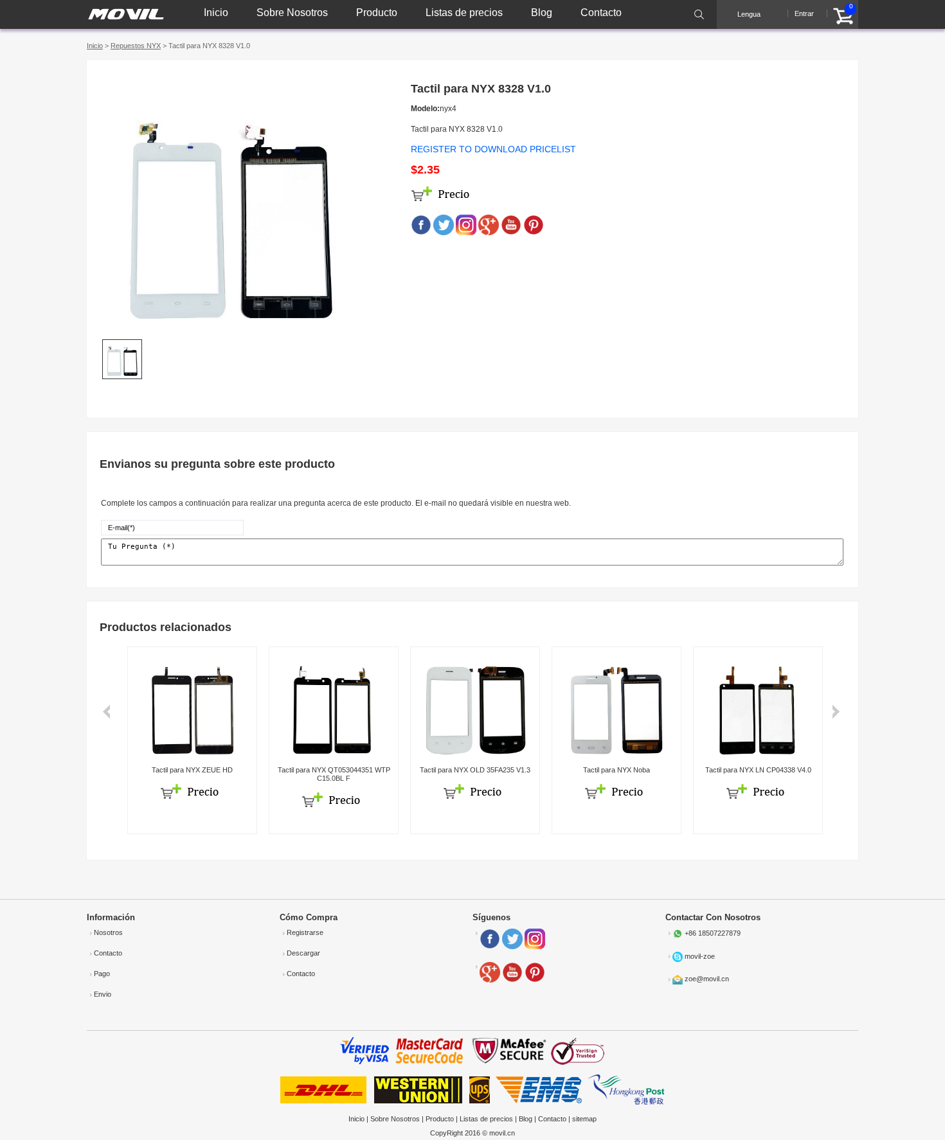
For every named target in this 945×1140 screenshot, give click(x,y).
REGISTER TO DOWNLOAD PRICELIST (493, 149)
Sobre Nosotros (292, 12)
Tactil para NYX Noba (616, 770)
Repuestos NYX (136, 45)
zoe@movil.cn (707, 979)
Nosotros (108, 932)
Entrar (804, 13)
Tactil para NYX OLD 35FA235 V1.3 (475, 770)
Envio (102, 994)
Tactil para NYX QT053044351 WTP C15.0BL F (334, 774)
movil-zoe (700, 956)
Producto (376, 12)
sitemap (584, 1119)
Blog (541, 12)
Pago (102, 973)
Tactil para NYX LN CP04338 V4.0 (758, 770)
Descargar (303, 953)
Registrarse (305, 932)
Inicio (216, 12)
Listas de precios (464, 12)
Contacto (601, 12)
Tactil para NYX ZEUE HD (192, 770)
